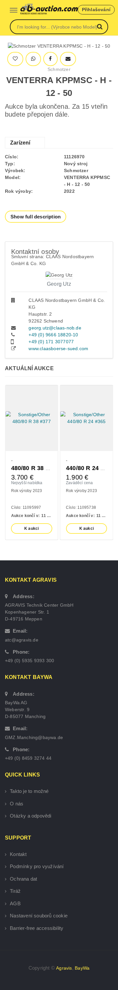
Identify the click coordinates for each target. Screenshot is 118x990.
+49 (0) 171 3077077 (51, 341)
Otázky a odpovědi (30, 816)
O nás (16, 803)
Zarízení (20, 143)
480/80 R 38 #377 (35, 468)
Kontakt (18, 854)
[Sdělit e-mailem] (68, 59)
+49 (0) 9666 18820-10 (53, 334)
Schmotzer (59, 69)
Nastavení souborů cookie (39, 915)
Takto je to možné (29, 791)
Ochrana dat (23, 879)
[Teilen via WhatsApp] (33, 59)
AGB (15, 903)
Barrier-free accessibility (36, 928)
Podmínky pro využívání (37, 866)
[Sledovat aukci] (15, 59)
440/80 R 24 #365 (90, 468)
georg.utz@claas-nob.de (55, 327)
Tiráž (15, 891)
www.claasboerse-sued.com (58, 348)
